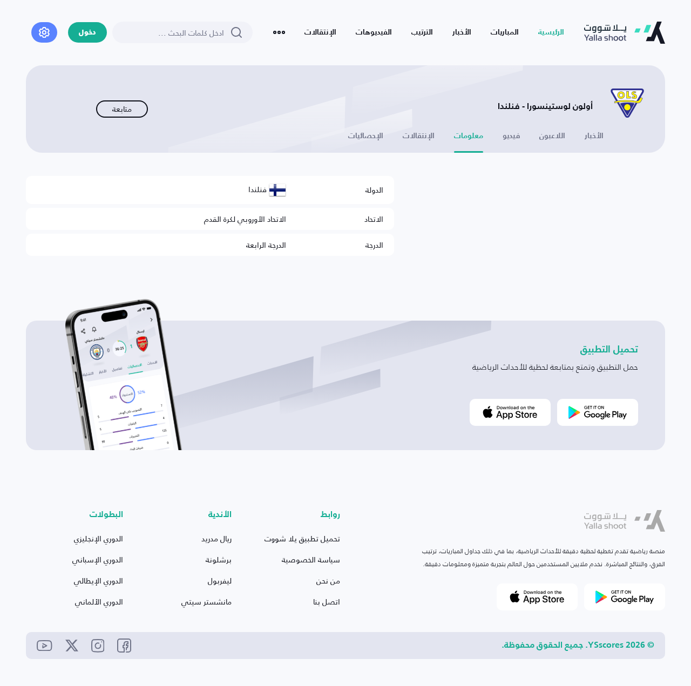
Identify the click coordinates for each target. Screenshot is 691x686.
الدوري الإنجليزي (98, 538)
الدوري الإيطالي (98, 580)
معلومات (468, 136)
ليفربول (220, 580)
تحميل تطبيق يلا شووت (302, 538)
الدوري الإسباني (97, 559)
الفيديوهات (374, 32)
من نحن (328, 580)
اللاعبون (552, 136)
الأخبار (461, 32)
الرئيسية (551, 32)
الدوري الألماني (99, 601)
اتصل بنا (326, 601)
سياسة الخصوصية (311, 559)
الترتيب (422, 32)
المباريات (505, 32)
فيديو (511, 136)
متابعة (122, 108)
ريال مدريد (216, 538)
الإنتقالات (320, 32)
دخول (87, 32)
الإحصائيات (365, 136)
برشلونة (219, 559)
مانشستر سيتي (206, 601)
